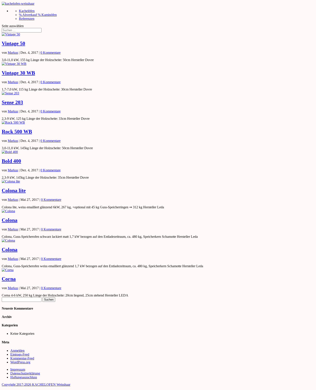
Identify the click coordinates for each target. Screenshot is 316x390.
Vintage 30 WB (18, 73)
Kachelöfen (27, 11)
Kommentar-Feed (22, 358)
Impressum (17, 369)
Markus (13, 52)
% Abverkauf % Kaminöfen (38, 15)
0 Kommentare (50, 52)
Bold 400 (11, 161)
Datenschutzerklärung (25, 373)
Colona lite (14, 190)
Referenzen (26, 18)
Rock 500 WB (17, 131)
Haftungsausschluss (23, 377)
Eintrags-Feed (19, 354)
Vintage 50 (13, 43)
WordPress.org (20, 362)
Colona (9, 220)
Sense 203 (12, 102)
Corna (9, 279)
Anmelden (17, 350)
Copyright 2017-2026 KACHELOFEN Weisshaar (36, 384)
